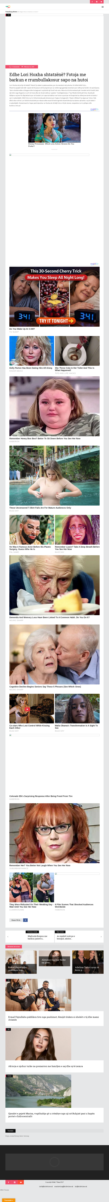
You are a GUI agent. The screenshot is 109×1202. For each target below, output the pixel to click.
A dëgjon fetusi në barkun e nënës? (28, 12)
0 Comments (15, 67)
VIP (8, 15)
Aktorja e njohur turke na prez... (54, 961)
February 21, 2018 (29, 67)
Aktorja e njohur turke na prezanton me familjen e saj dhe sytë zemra (45, 1066)
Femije (9, 1076)
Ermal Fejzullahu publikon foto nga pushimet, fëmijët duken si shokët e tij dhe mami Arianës (53, 1018)
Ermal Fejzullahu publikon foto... (17, 969)
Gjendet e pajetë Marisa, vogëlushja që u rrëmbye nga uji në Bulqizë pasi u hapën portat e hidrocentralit (51, 1115)
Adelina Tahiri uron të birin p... (87, 969)
